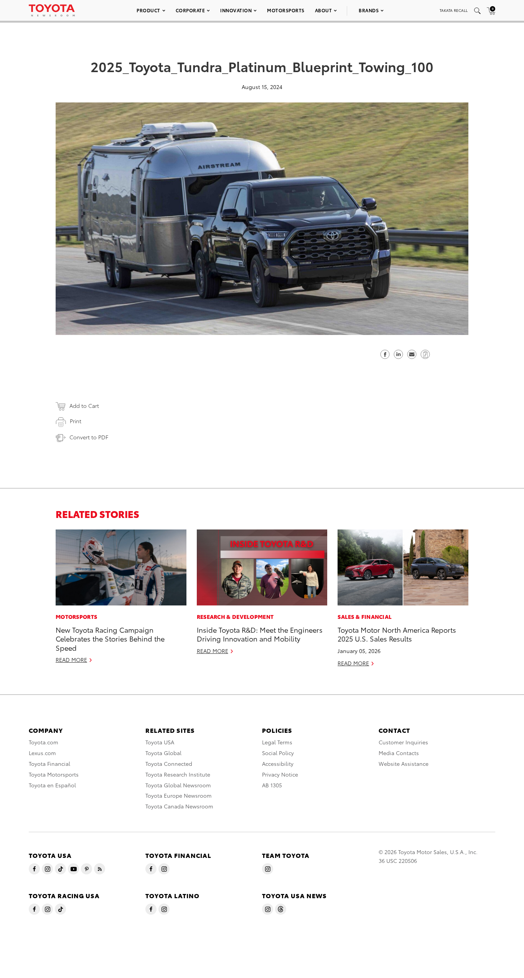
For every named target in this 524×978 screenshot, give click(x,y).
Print (75, 421)
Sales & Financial (365, 616)
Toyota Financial (49, 763)
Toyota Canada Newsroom (179, 806)
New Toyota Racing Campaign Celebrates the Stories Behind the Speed (110, 638)
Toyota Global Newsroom (178, 785)
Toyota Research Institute (177, 774)
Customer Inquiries (403, 742)
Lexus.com (42, 753)
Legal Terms (277, 742)
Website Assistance (403, 763)
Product (148, 10)
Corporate (190, 10)
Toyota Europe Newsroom (178, 795)
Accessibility (277, 763)
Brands (369, 10)
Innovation (236, 10)
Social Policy (278, 753)
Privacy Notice (280, 774)
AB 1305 (272, 785)
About (323, 10)
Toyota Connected (168, 763)
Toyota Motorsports (54, 774)
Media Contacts (399, 753)
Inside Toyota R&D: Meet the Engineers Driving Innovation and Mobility (260, 634)
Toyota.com (43, 742)
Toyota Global (163, 753)
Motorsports (286, 10)
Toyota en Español (52, 785)
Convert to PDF (88, 437)
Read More (71, 659)
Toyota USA (159, 742)
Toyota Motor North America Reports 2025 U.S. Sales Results (397, 634)
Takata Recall (454, 10)
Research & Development (235, 616)
